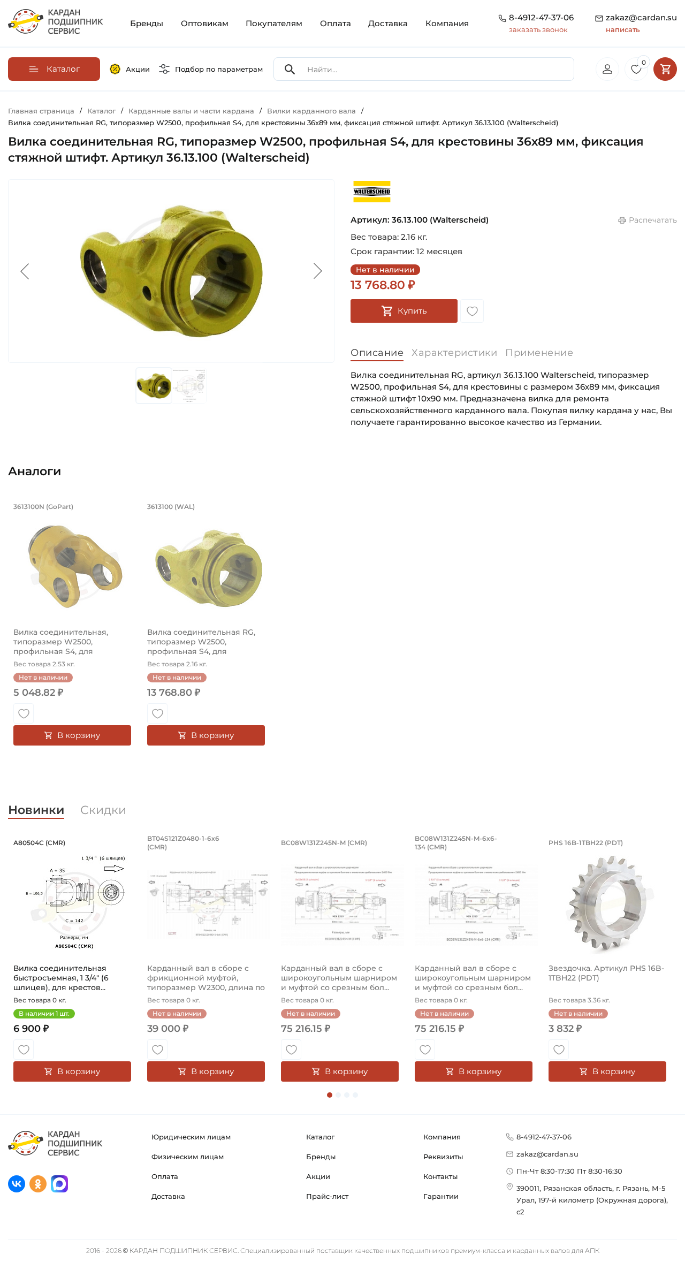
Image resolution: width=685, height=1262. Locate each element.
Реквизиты (443, 1156)
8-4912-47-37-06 (541, 17)
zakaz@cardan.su (641, 23)
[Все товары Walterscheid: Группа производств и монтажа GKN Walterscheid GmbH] (372, 191)
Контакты (440, 1176)
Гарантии (441, 1196)
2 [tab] (338, 1095)
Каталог (320, 1136)
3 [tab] (346, 1095)
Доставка (388, 23)
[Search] (290, 69)
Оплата (335, 23)
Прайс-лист (327, 1196)
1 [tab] (329, 1095)
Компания (447, 23)
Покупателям (274, 23)
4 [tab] (355, 1095)
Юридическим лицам (191, 1136)
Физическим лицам (187, 1156)
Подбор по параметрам (219, 69)
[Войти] (607, 69)
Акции (138, 69)
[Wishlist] (472, 311)
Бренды (146, 23)
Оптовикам (205, 23)
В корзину (78, 735)
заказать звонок (538, 29)
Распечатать (653, 220)
